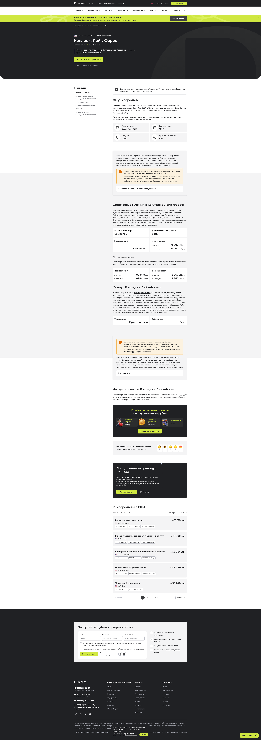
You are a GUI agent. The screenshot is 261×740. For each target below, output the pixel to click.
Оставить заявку (179, 3)
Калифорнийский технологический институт (140, 551)
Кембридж (125, 523)
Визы (176, 10)
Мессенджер (128, 635)
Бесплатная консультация (89, 59)
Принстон (125, 570)
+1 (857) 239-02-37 (82, 688)
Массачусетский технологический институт (139, 536)
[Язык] (153, 3)
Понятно (144, 734)
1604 (156, 597)
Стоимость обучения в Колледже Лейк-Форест (85, 97)
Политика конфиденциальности (174, 732)
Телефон (105, 635)
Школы (107, 10)
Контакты (121, 3)
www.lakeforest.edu (103, 36)
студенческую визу (139, 397)
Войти (167, 3)
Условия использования (150, 732)
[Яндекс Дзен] (80, 714)
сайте (137, 225)
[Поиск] (185, 10)
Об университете (82, 92)
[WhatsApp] (124, 654)
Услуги (99, 3)
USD (158, 3)
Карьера (164, 10)
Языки (151, 10)
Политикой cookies (131, 735)
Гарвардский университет (129, 520)
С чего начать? (124, 373)
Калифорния (126, 554)
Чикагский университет (128, 583)
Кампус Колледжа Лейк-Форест (85, 107)
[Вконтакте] (85, 714)
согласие (91, 643)
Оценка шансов (109, 3)
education (84, 701)
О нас (91, 3)
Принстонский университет (130, 567)
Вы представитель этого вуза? (86, 65)
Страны (78, 10)
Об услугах (144, 492)
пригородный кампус (142, 293)
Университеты (92, 10)
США (119, 523)
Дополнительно (83, 102)
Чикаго (124, 586)
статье (146, 400)
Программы (121, 10)
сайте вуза (146, 119)
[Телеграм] (75, 714)
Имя (81, 635)
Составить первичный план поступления (137, 189)
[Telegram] (120, 654)
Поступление (138, 10)
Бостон (124, 539)
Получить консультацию (150, 431)
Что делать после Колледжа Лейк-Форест (85, 113)
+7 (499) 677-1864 (82, 694)
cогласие (90, 649)
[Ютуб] (90, 714)
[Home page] (80, 3)
